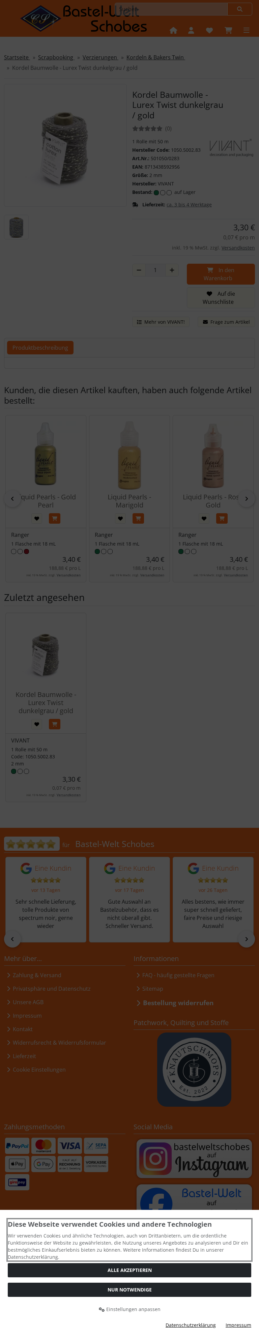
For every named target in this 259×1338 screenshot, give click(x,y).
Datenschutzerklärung (191, 1325)
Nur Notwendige (130, 1289)
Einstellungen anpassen (133, 1309)
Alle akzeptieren (130, 1270)
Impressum (238, 1325)
